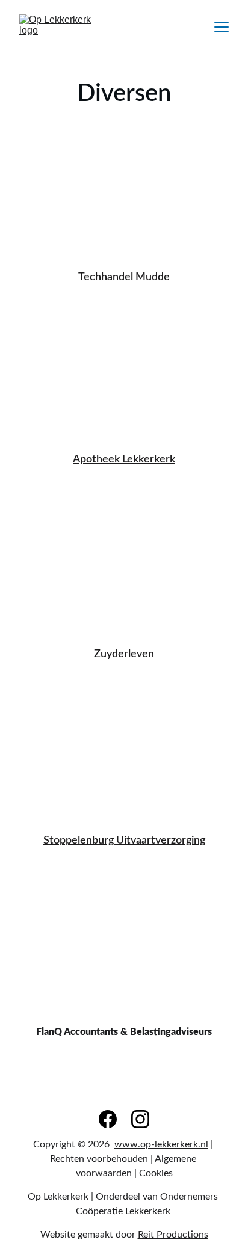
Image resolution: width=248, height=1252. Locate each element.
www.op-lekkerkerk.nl (161, 1144)
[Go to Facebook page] (108, 1119)
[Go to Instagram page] (140, 1119)
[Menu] (221, 27)
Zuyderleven (124, 654)
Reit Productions (173, 1234)
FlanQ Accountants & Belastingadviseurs (124, 1032)
